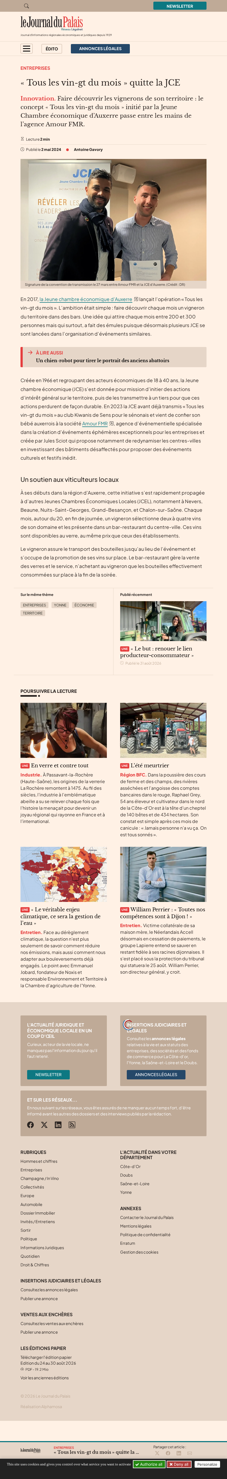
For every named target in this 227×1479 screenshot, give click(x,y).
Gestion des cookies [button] (139, 1251)
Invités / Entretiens (37, 1221)
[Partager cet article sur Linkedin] (179, 1453)
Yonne (60, 605)
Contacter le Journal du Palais (147, 1217)
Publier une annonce (39, 1298)
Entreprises (35, 68)
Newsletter (180, 6)
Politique (28, 1238)
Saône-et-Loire (134, 1183)
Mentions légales (135, 1225)
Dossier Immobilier (37, 1212)
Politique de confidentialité (145, 1234)
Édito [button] (52, 48)
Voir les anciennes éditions (44, 1377)
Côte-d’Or (130, 1166)
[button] (26, 48)
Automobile (31, 1204)
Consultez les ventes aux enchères (51, 1323)
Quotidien (30, 1256)
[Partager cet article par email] (190, 1453)
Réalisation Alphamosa (41, 1406)
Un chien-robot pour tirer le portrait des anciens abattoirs (102, 360)
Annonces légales (156, 1074)
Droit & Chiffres (34, 1264)
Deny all (180, 1464)
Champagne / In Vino (39, 1178)
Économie (84, 605)
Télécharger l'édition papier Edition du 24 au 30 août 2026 (48, 1363)
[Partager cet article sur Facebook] (168, 1453)
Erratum (127, 1243)
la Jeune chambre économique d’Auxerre (86, 299)
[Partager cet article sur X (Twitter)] (157, 1453)
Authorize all (150, 1464)
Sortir (25, 1230)
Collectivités (32, 1186)
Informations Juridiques (42, 1247)
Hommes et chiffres (38, 1161)
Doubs (126, 1174)
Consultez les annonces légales (49, 1289)
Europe (27, 1195)
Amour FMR (95, 423)
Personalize (207, 1464)
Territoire (33, 613)
